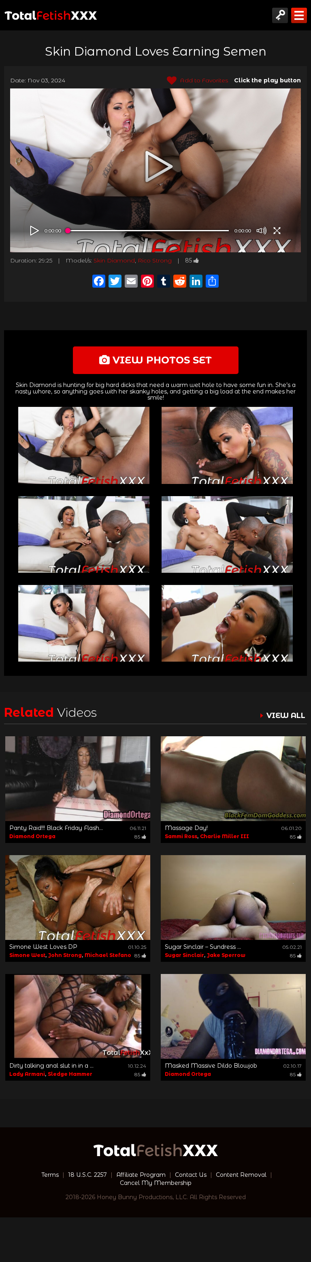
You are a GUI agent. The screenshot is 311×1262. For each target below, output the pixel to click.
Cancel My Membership (156, 1183)
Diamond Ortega (32, 836)
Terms (50, 1174)
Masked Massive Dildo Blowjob (211, 1065)
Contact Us (191, 1174)
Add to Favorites (203, 80)
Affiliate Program (141, 1174)
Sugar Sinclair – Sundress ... (203, 946)
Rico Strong (155, 260)
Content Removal (241, 1174)
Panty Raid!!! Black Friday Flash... (56, 828)
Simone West (27, 955)
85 (188, 260)
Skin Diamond (114, 260)
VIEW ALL (285, 715)
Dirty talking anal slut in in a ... (51, 1065)
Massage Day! (186, 828)
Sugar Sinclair (184, 955)
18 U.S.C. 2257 (87, 1174)
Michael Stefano (108, 955)
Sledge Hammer (70, 1074)
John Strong (65, 955)
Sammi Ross (181, 836)
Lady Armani (27, 1074)
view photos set (161, 360)
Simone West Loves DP (43, 946)
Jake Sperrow (226, 955)
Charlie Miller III (224, 836)
